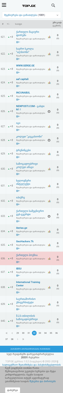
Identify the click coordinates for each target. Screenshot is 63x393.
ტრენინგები (23, 150)
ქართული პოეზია (27, 255)
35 (51, 333)
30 (23, 333)
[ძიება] (53, 5)
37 (6, 339)
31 (29, 333)
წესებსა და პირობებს (43, 381)
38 (12, 339)
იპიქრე (20, 197)
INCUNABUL (23, 92)
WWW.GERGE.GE (25, 65)
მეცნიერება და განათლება (21, 15)
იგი (18, 123)
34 (45, 333)
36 (56, 333)
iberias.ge (21, 227)
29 (17, 333)
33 (40, 333)
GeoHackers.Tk (25, 241)
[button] (31, 15)
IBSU (19, 268)
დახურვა (12, 390)
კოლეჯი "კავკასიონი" (29, 136)
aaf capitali (22, 79)
